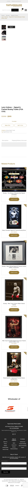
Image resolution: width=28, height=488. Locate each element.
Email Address (6, 466)
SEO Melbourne (13, 481)
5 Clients (24, 430)
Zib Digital (17, 482)
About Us (5, 441)
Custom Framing (22, 443)
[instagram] (13, 434)
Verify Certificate (14, 448)
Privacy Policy (5, 447)
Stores (5, 443)
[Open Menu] (26, 10)
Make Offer (7, 125)
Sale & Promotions (22, 445)
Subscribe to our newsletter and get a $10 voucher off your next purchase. (14, 458)
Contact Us (14, 445)
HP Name (3, 455)
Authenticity (22, 441)
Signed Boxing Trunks (7, 131)
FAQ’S (14, 443)
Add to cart (20, 125)
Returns (14, 446)
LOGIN (8, 1)
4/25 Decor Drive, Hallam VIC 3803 (14, 426)
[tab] (5, 140)
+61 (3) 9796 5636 (14, 428)
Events (22, 447)
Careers (5, 445)
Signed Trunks (14, 15)
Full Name (4, 461)
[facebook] (15, 434)
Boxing (7, 15)
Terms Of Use (5, 449)
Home (2, 15)
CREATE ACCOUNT (16, 1)
